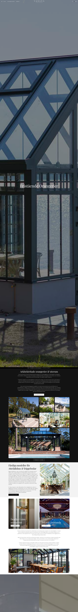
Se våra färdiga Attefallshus (14, 494)
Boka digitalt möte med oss (39, 394)
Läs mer (46, 525)
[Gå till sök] (73, 1)
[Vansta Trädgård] (39, 1)
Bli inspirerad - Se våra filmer (39, 459)
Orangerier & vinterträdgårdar (35, 367)
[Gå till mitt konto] (74, 1)
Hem (28, 367)
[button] (73, 1)
